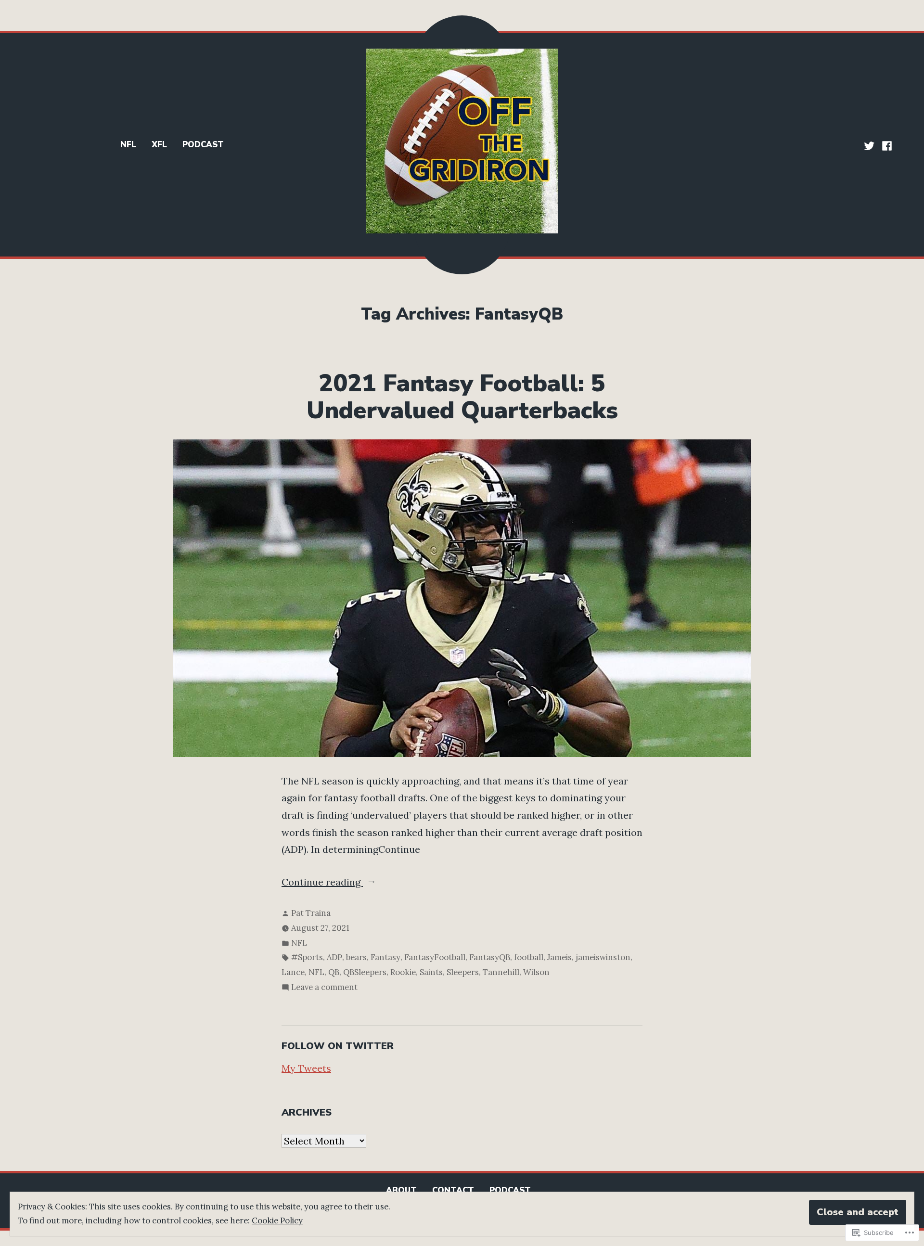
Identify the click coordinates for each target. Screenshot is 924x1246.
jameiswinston (603, 957)
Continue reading (322, 883)
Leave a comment (324, 988)
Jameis (559, 957)
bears (356, 957)
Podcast (203, 144)
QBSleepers (364, 972)
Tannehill (501, 972)
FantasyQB (489, 957)
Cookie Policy (277, 1220)
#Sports (307, 957)
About (401, 1190)
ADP (334, 957)
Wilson (536, 972)
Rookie (403, 972)
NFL (128, 144)
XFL (159, 144)
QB (333, 972)
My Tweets (306, 1068)
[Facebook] (885, 145)
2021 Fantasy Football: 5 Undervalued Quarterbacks (462, 397)
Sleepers (463, 972)
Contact (453, 1190)
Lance (293, 972)
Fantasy (385, 957)
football (528, 957)
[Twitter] (870, 145)
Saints (431, 972)
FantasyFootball (434, 957)
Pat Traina (311, 913)
